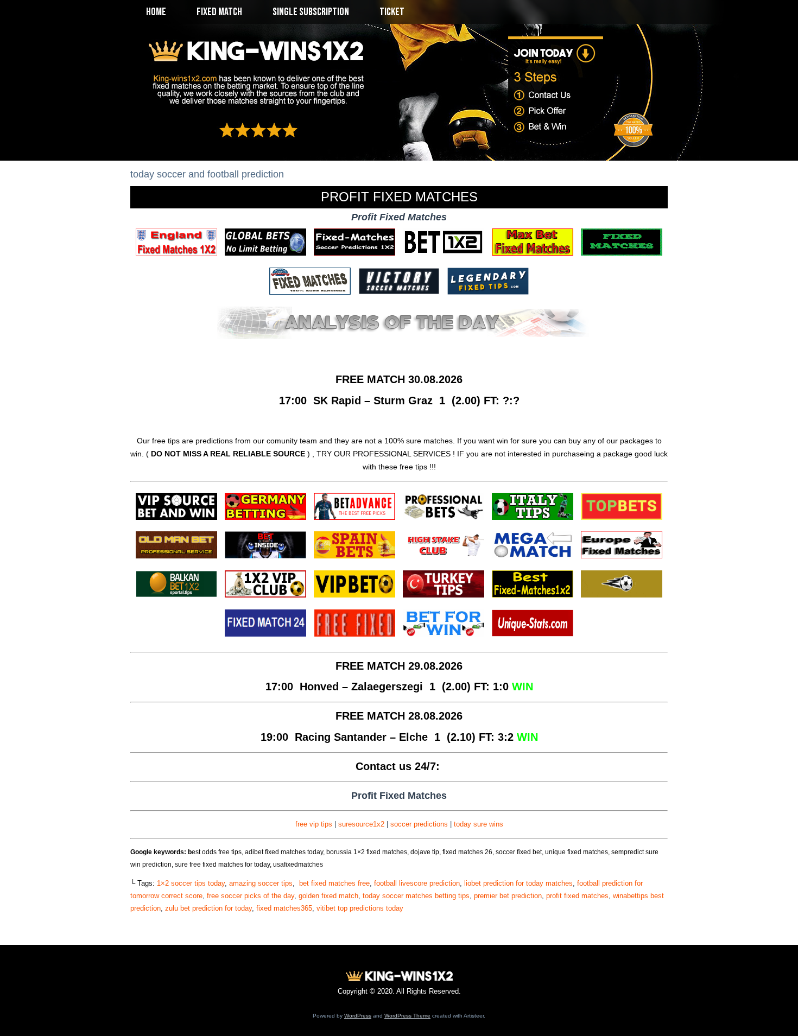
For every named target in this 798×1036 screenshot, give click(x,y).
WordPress (357, 1016)
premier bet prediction (508, 896)
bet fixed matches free (333, 883)
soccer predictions (419, 824)
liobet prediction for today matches (518, 883)
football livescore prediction (417, 883)
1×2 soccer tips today (191, 883)
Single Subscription (311, 11)
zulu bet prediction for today (208, 908)
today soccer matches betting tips (416, 896)
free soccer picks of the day (250, 896)
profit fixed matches (577, 896)
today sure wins (478, 824)
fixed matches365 (284, 908)
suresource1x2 (361, 824)
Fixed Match (219, 11)
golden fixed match (328, 896)
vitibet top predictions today (359, 908)
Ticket (391, 11)
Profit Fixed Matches (399, 196)
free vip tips (313, 824)
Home (156, 11)
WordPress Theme (407, 1016)
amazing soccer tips (261, 883)
